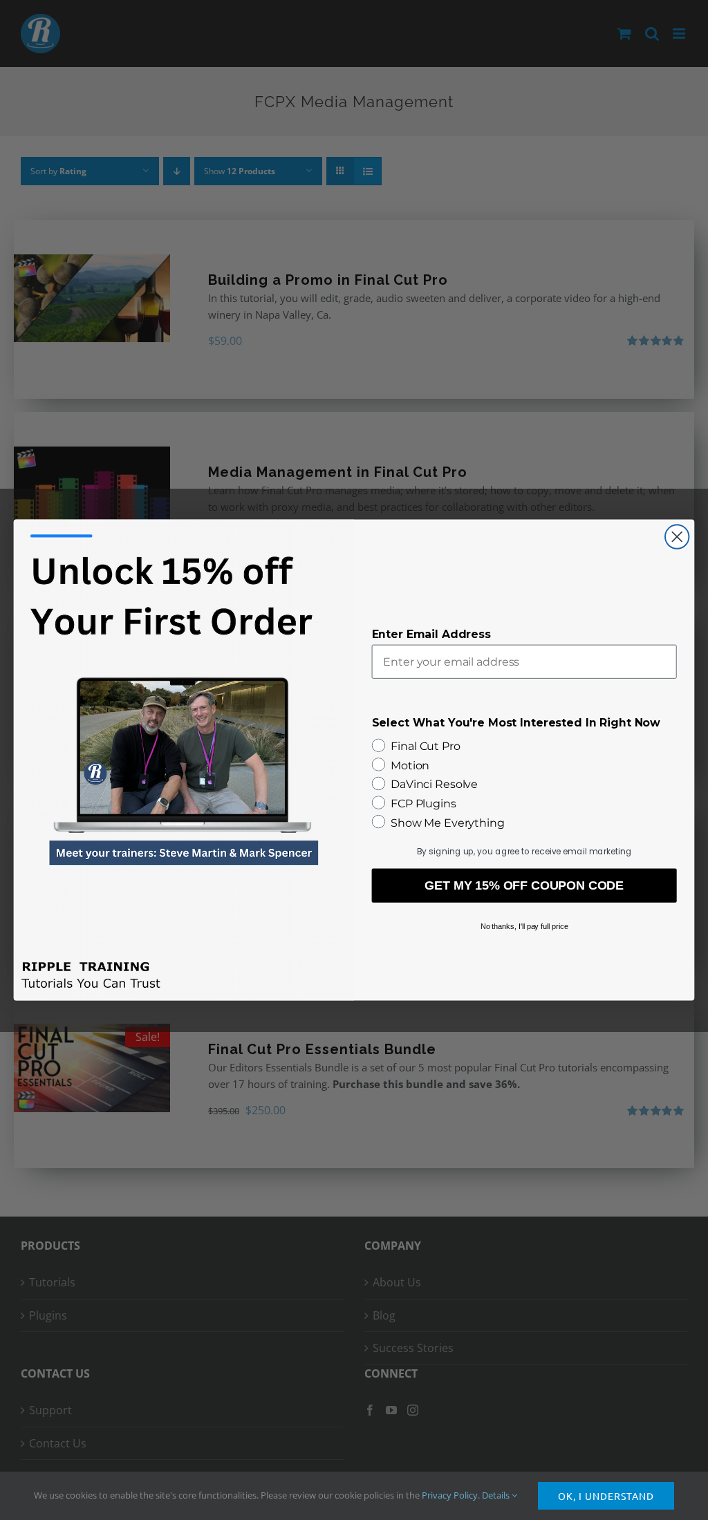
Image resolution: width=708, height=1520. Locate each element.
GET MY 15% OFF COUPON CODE (524, 885)
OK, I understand (606, 1496)
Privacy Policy (450, 1495)
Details (497, 1495)
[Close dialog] (677, 536)
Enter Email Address (431, 634)
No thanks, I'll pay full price (524, 926)
